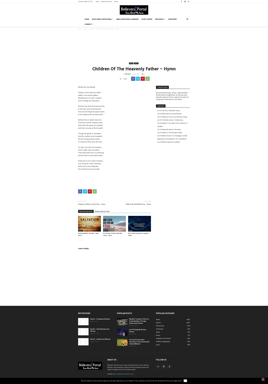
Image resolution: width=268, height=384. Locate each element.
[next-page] (82, 239)
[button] (187, 19)
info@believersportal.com (125, 374)
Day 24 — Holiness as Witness (100, 339)
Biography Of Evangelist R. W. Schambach (172, 139)
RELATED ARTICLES (85, 211)
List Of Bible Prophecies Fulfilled (168, 142)
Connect (88, 24)
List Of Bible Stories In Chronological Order (172, 136)
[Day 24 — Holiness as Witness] (83, 341)
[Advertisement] (134, 46)
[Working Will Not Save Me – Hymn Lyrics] (89, 224)
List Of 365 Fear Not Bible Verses (168, 111)
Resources (159, 19)
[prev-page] (79, 239)
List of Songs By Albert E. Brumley (169, 129)
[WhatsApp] (148, 79)
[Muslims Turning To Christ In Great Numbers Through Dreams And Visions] (122, 321)
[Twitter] (188, 1)
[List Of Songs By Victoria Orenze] (122, 332)
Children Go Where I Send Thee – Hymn (91, 204)
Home (87, 19)
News (97, 1)
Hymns (91, 29)
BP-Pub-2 (128, 74)
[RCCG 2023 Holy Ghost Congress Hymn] (139, 224)
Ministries (172, 19)
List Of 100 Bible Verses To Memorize (170, 120)
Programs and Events (106, 1)
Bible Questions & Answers (127, 19)
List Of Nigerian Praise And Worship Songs (172, 117)
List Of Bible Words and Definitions (169, 114)
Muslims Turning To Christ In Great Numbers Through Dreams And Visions (139, 321)
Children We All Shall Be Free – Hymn (138, 204)
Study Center (146, 19)
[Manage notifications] (263, 379)
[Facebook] (181, 1)
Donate (116, 1)
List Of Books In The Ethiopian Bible (169, 133)
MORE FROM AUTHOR (102, 211)
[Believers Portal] (134, 10)
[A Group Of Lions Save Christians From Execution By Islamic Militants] (122, 342)
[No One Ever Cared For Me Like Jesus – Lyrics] (114, 224)
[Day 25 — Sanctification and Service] (83, 331)
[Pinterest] (143, 79)
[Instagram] (184, 1)
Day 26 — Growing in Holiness (100, 319)
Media (85, 29)
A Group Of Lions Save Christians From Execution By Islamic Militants (139, 342)
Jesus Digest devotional (102, 19)
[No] (265, 381)
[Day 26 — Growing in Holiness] (83, 321)
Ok (185, 381)
